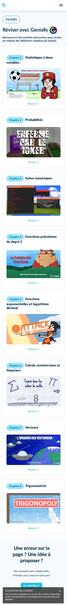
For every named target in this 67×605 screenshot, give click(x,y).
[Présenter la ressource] (57, 58)
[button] (33, 80)
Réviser (32, 103)
